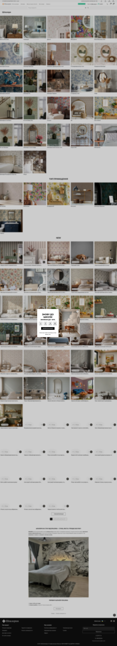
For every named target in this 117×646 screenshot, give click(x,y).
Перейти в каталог (48, 328)
